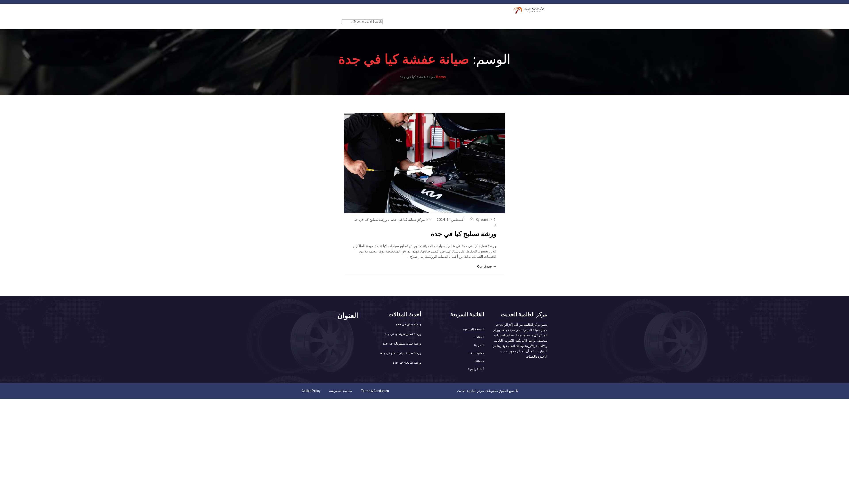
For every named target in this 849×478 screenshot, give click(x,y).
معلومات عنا (476, 353)
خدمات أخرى (486, 21)
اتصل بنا (479, 345)
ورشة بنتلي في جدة (408, 324)
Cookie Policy (311, 391)
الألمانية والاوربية (418, 21)
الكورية (444, 21)
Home (441, 77)
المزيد (394, 21)
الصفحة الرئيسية (533, 21)
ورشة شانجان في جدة (407, 362)
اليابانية (463, 21)
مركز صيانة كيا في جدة (408, 220)
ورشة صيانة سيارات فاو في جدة (400, 353)
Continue (485, 266)
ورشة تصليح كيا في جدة (463, 233)
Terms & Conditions (375, 391)
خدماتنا (508, 21)
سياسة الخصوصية (340, 391)
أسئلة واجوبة (476, 369)
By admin (483, 220)
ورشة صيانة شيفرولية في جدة (402, 343)
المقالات (479, 337)
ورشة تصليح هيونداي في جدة (402, 334)
